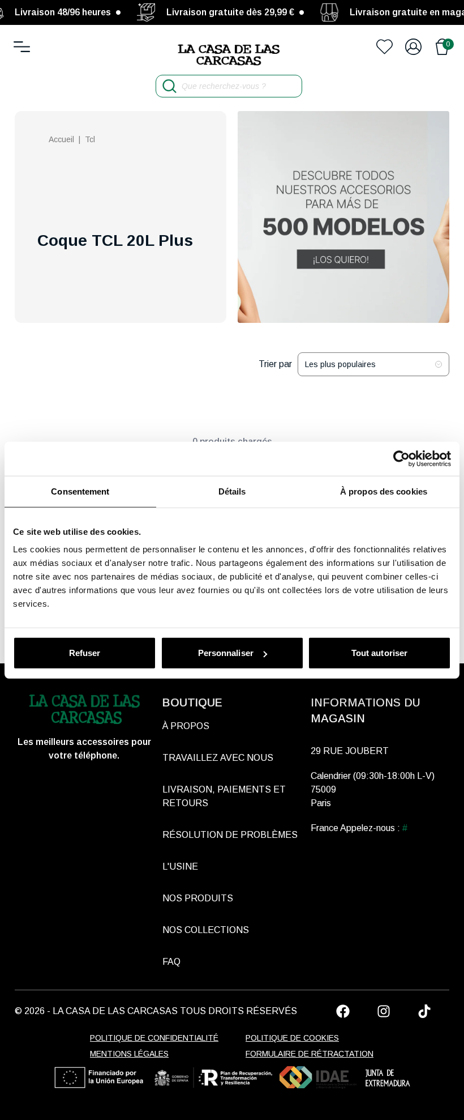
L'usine (180, 866)
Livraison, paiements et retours (224, 796)
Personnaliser (226, 653)
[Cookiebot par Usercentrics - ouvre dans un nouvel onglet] (401, 458)
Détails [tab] (232, 491)
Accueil (61, 139)
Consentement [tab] (80, 491)
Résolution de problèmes (230, 835)
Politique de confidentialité (154, 1037)
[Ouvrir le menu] (22, 47)
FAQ (171, 961)
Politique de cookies (292, 1037)
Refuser (85, 653)
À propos (185, 726)
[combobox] (373, 364)
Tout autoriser (379, 653)
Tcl (90, 139)
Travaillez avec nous (217, 758)
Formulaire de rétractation (309, 1053)
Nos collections (205, 930)
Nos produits (197, 898)
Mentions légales (129, 1053)
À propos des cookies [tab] (383, 491)
